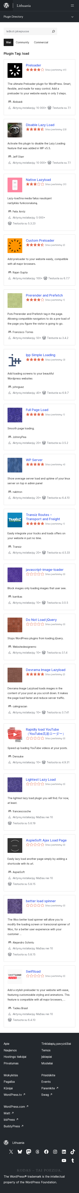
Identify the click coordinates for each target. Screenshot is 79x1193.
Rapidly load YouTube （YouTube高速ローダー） (46, 732)
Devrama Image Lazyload (45, 670)
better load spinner (41, 901)
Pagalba (9, 1081)
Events (46, 1081)
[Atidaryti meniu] (73, 5)
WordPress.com (16, 1106)
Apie (6, 1043)
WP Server (34, 460)
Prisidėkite (48, 1075)
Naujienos (10, 1050)
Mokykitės (11, 1075)
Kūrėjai (8, 1088)
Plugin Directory (13, 16)
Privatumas (11, 1063)
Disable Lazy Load (40, 125)
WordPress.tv (15, 1094)
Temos (46, 1050)
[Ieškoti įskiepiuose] (53, 31)
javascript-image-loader (45, 570)
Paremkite (50, 1088)
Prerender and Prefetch (44, 295)
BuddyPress (14, 1126)
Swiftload (33, 971)
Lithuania (18, 1143)
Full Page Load (37, 410)
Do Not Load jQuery (41, 620)
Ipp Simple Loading (40, 355)
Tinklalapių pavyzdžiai (56, 1043)
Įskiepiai (46, 1057)
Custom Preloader (40, 240)
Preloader (33, 65)
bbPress (11, 1119)
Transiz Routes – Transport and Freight (43, 517)
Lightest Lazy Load (41, 779)
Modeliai (47, 1063)
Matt (9, 1113)
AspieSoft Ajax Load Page (46, 840)
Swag (47, 1094)
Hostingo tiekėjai (15, 1057)
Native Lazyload (38, 180)
